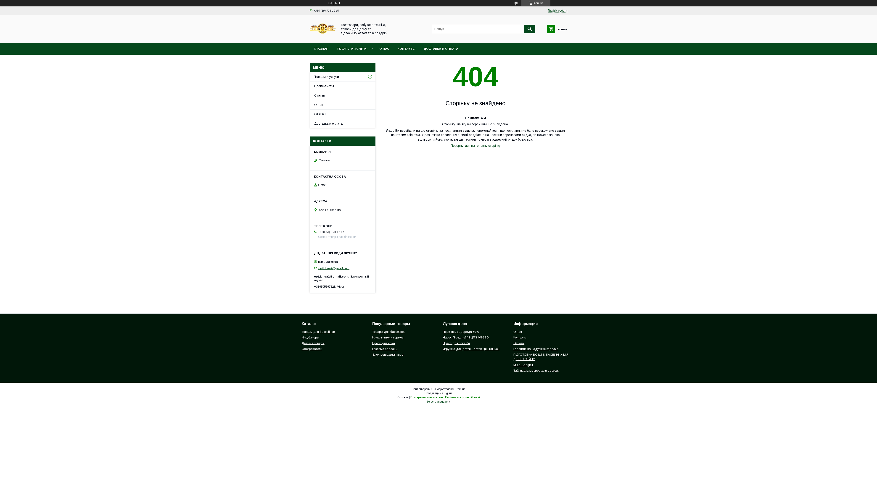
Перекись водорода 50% (461, 331)
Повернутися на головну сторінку (476, 145)
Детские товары (313, 343)
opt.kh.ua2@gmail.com (333, 268)
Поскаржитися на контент (426, 397)
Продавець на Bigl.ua (438, 393)
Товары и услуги (352, 48)
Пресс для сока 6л (456, 343)
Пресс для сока (383, 343)
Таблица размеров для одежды (536, 370)
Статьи (319, 95)
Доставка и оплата (441, 48)
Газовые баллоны (385, 349)
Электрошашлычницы (388, 354)
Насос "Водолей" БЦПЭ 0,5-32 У (466, 337)
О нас (384, 48)
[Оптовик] (322, 37)
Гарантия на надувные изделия (535, 349)
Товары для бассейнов (318, 331)
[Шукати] (529, 29)
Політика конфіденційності (462, 397)
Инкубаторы (310, 337)
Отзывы (320, 114)
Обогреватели (312, 349)
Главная (321, 48)
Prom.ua (460, 389)
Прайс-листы (324, 86)
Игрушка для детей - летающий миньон (471, 349)
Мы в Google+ (523, 365)
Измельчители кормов (388, 337)
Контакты (406, 48)
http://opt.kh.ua (328, 261)
